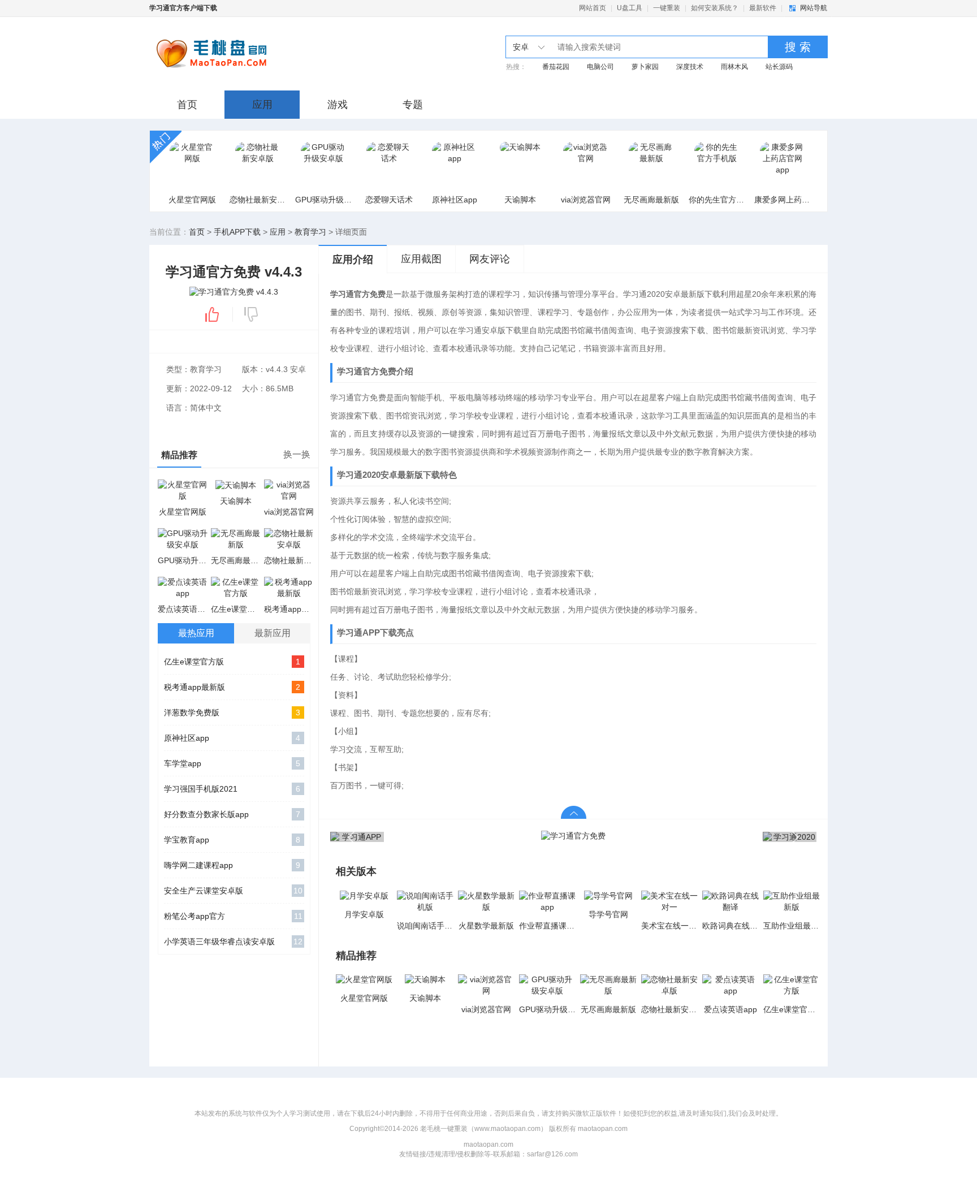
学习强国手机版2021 (232, 788)
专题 (413, 104)
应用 (262, 104)
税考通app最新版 (232, 687)
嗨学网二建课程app (232, 865)
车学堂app (232, 763)
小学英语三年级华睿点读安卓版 (233, 941)
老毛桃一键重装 (241, 53)
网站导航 (813, 8)
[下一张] (694, 836)
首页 (187, 104)
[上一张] (451, 836)
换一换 (296, 454)
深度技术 (689, 67)
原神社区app (232, 737)
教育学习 (310, 231)
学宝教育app (232, 839)
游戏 (337, 104)
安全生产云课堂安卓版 (233, 890)
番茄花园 (555, 67)
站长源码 (779, 67)
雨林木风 (734, 67)
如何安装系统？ (714, 8)
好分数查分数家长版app (232, 814)
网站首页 (592, 8)
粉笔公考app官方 (233, 916)
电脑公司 (600, 67)
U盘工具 (629, 8)
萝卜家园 (645, 67)
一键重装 (666, 8)
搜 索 (798, 47)
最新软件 (762, 8)
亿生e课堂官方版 (232, 661)
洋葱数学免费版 (232, 712)
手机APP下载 (237, 231)
